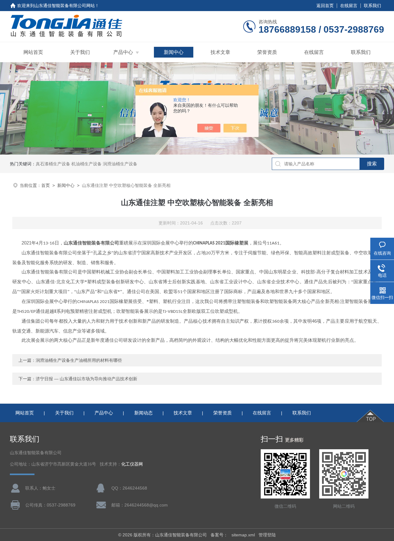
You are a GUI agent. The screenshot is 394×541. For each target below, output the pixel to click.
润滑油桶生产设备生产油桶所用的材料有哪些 (79, 360)
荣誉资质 (267, 52)
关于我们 (80, 52)
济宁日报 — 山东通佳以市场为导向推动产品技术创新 (86, 378)
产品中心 (123, 52)
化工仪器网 (132, 464)
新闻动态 (143, 412)
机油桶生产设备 (86, 163)
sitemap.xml (243, 534)
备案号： (219, 534)
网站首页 (33, 52)
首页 (45, 185)
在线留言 (348, 5)
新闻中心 (173, 52)
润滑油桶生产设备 (120, 163)
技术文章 (220, 52)
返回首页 (325, 5)
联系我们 (372, 5)
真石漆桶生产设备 (53, 163)
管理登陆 (267, 534)
